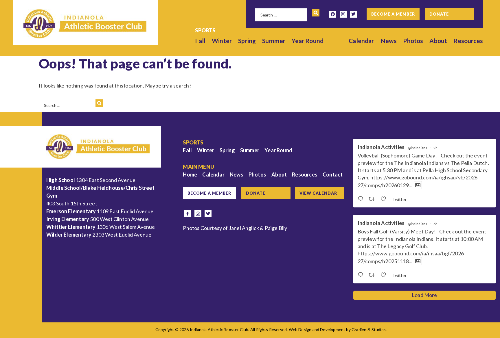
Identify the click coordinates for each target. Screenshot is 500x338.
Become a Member (393, 14)
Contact (333, 174)
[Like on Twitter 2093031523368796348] (385, 199)
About (438, 40)
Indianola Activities (381, 147)
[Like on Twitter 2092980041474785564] (385, 275)
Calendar (361, 40)
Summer (273, 40)
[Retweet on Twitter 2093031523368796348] (373, 199)
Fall (200, 40)
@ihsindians (417, 148)
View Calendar (318, 193)
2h (435, 148)
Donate (439, 14)
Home (190, 174)
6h (435, 224)
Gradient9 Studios (369, 329)
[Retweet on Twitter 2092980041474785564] (373, 275)
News (388, 40)
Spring (247, 40)
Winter (222, 40)
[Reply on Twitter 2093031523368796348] (361, 199)
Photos (413, 40)
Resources (468, 40)
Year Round (307, 40)
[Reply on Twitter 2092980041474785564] (361, 275)
